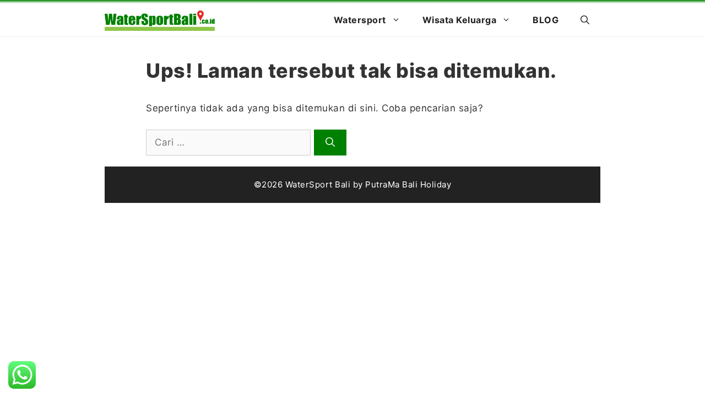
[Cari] (330, 143)
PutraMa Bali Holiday (408, 184)
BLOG (545, 19)
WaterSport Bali (318, 184)
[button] (585, 19)
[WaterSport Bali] (160, 19)
